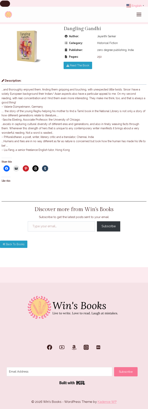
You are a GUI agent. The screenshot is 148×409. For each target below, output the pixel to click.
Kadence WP (107, 402)
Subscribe (109, 226)
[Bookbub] (98, 347)
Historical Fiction (107, 43)
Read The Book (79, 65)
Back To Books (14, 244)
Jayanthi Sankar (106, 36)
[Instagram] (86, 347)
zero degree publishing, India (115, 50)
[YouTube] (62, 347)
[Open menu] (138, 14)
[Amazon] (74, 347)
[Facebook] (50, 347)
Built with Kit (72, 382)
